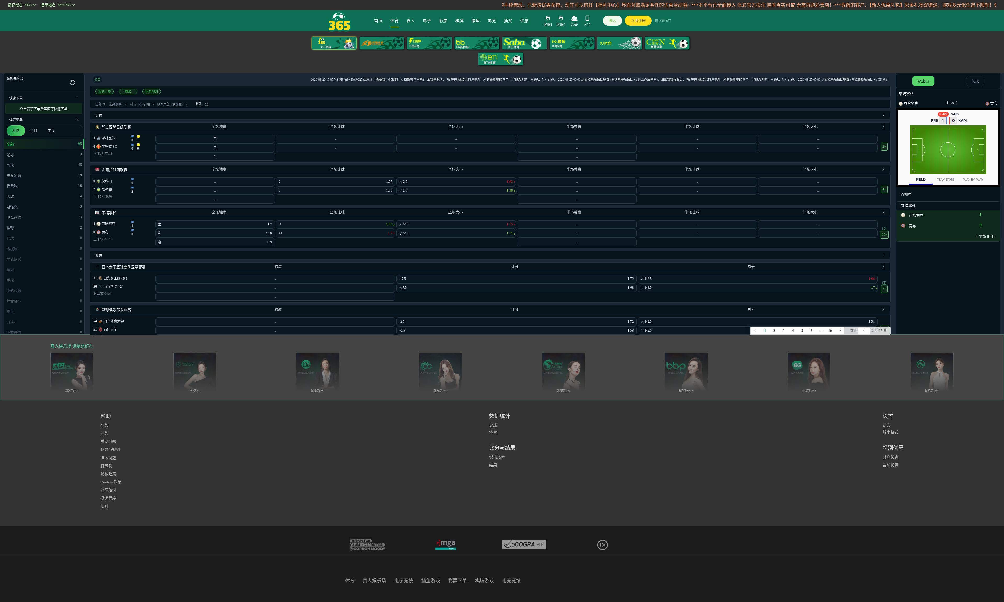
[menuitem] (201, 104)
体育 (394, 21)
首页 (378, 21)
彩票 (443, 21)
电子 (427, 21)
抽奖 (508, 21)
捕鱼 (475, 21)
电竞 (492, 21)
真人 (411, 21)
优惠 (524, 21)
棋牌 (459, 21)
